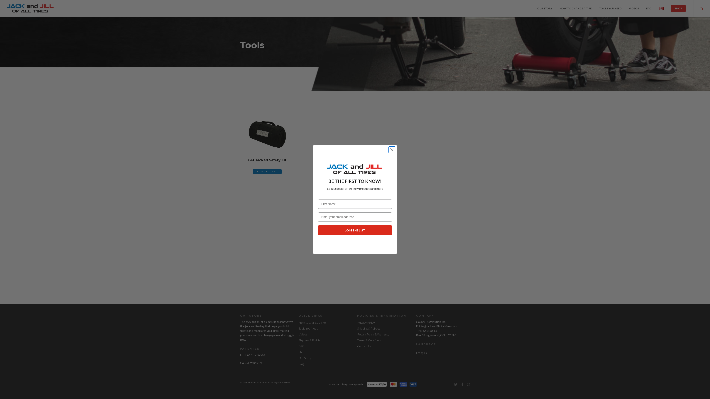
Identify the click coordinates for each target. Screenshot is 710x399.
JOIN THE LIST (355, 230)
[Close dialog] (392, 149)
